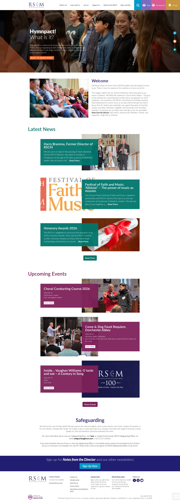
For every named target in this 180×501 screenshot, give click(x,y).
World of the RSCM (110, 5)
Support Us (96, 5)
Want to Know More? (42, 58)
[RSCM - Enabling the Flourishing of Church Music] (36, 5)
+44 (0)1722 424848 (56, 480)
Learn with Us (75, 5)
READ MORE (48, 303)
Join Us (86, 5)
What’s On (63, 5)
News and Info (126, 5)
